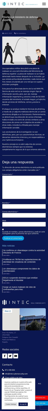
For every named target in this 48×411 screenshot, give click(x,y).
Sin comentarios (21, 33)
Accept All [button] (23, 404)
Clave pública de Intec (14, 378)
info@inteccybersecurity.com (16, 374)
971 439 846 (40, 403)
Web (4, 221)
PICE (39, 384)
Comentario (7, 174)
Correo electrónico (10, 212)
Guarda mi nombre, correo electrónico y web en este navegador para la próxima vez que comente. (23, 232)
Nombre (6, 203)
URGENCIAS (40, 398)
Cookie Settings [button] (11, 404)
